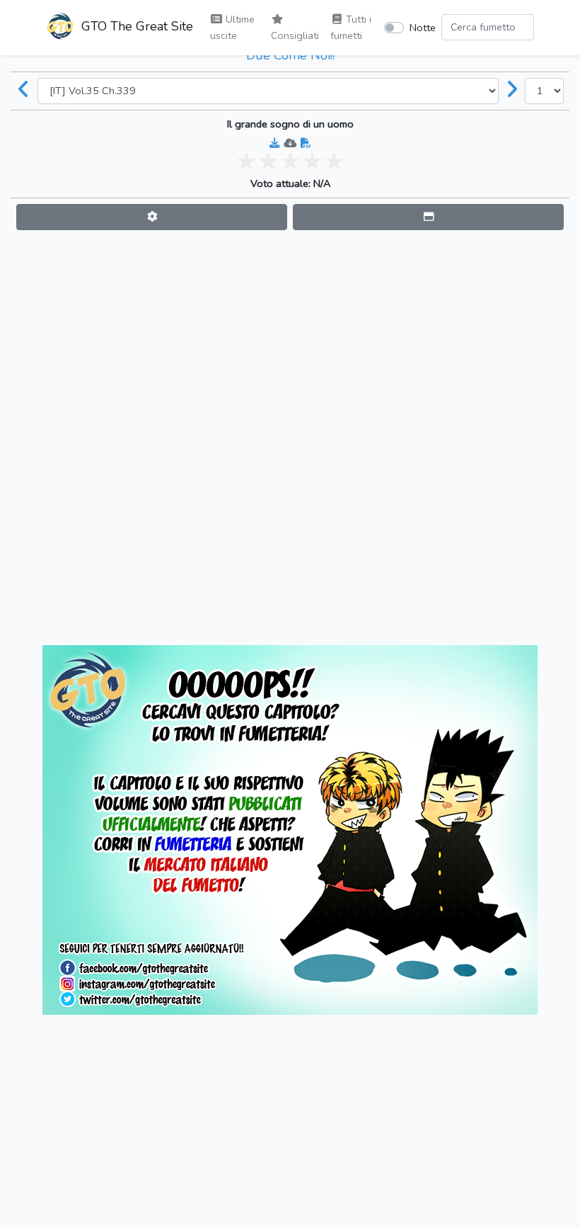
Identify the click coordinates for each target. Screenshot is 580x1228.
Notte (423, 28)
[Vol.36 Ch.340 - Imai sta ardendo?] (512, 91)
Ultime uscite (232, 27)
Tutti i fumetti (350, 27)
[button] (151, 217)
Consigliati (295, 35)
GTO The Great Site (135, 26)
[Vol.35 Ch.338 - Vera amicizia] (24, 91)
